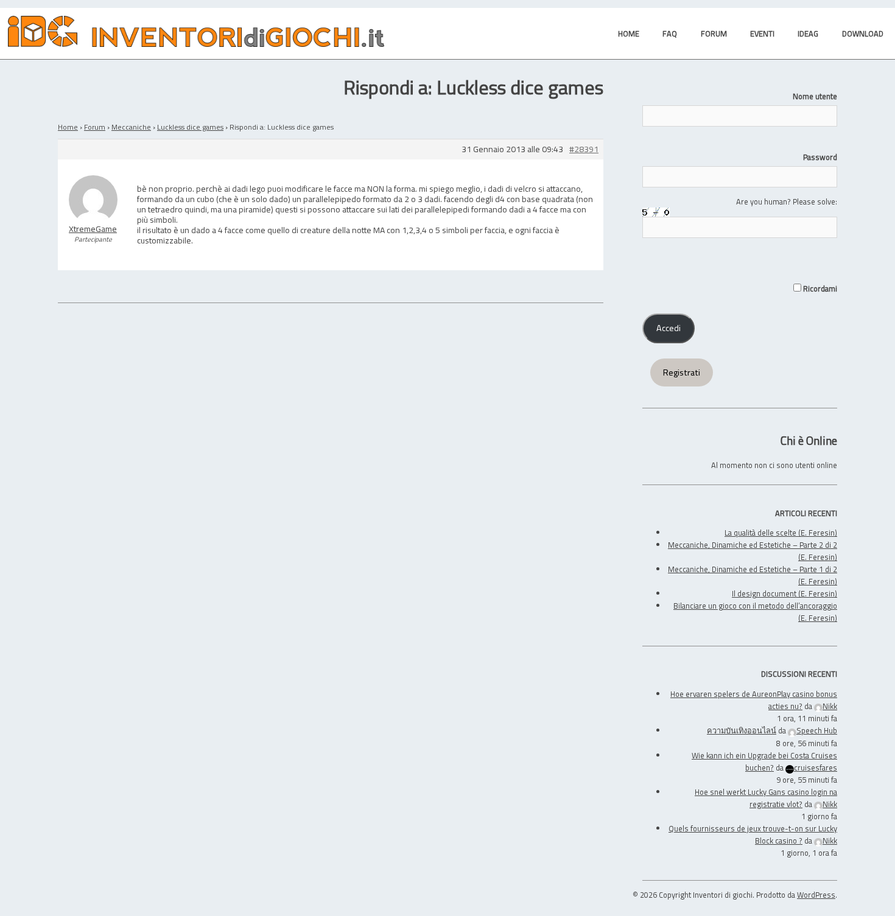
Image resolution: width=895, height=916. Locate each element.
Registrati (681, 372)
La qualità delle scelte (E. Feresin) (781, 532)
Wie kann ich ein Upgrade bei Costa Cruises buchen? (764, 761)
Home (68, 127)
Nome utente (815, 96)
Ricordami (819, 288)
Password (820, 157)
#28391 (583, 149)
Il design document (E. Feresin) (784, 593)
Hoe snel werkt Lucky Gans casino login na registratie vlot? (766, 798)
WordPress (816, 895)
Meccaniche (131, 127)
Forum (94, 127)
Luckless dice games (190, 127)
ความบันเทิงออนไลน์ (741, 730)
